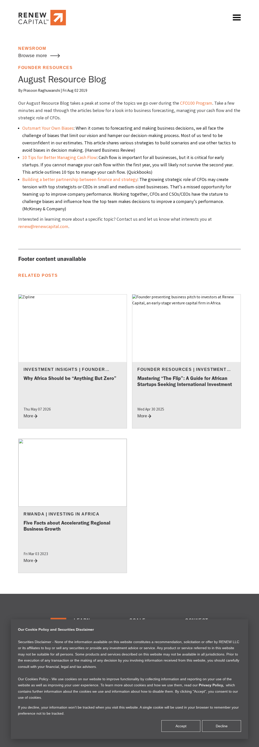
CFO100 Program (196, 103)
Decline (222, 726)
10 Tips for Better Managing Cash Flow (59, 158)
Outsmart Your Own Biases (48, 128)
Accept (181, 726)
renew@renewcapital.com (43, 227)
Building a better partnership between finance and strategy (79, 180)
